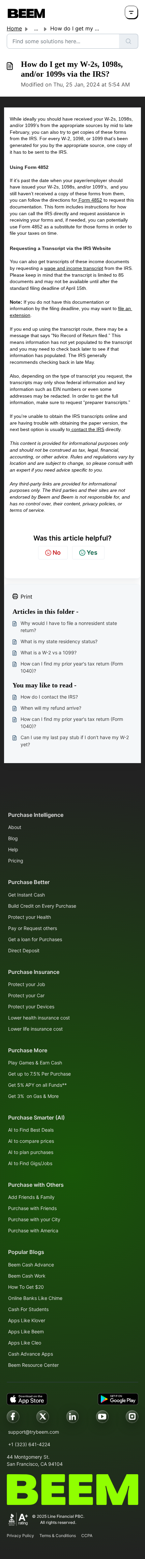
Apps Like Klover (26, 1320)
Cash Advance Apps (30, 1354)
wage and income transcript (73, 268)
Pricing (15, 860)
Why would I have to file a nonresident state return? (69, 626)
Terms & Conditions (57, 1535)
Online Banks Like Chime (35, 1298)
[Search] (128, 41)
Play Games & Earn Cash (35, 1062)
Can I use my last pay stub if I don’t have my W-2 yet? (75, 740)
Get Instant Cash (26, 895)
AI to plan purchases (30, 1152)
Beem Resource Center (33, 1365)
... (36, 28)
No (57, 552)
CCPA (86, 1535)
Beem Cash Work (27, 1276)
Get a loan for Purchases (35, 939)
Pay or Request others (32, 928)
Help (13, 849)
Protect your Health (29, 917)
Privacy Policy (20, 1535)
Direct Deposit (23, 950)
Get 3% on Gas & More (33, 1096)
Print (26, 596)
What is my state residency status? (59, 641)
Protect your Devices (31, 1006)
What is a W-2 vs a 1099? (49, 652)
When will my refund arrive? (51, 708)
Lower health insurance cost (39, 1018)
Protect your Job (26, 984)
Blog (13, 838)
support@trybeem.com (33, 1432)
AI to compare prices (31, 1141)
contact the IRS (87, 429)
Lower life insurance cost (35, 1029)
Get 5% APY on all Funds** (37, 1085)
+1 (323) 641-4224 (29, 1444)
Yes (92, 552)
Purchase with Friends (32, 1208)
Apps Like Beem (26, 1331)
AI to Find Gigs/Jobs (30, 1163)
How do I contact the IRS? (49, 697)
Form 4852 (89, 200)
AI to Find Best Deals (31, 1130)
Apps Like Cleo (24, 1343)
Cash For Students (28, 1309)
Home (14, 28)
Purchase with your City (34, 1219)
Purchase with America (33, 1230)
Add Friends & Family (31, 1197)
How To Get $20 (26, 1287)
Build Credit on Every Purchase (42, 906)
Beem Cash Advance (31, 1264)
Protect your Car (26, 995)
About (14, 827)
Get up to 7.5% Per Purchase (39, 1074)
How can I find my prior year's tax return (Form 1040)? (72, 667)
